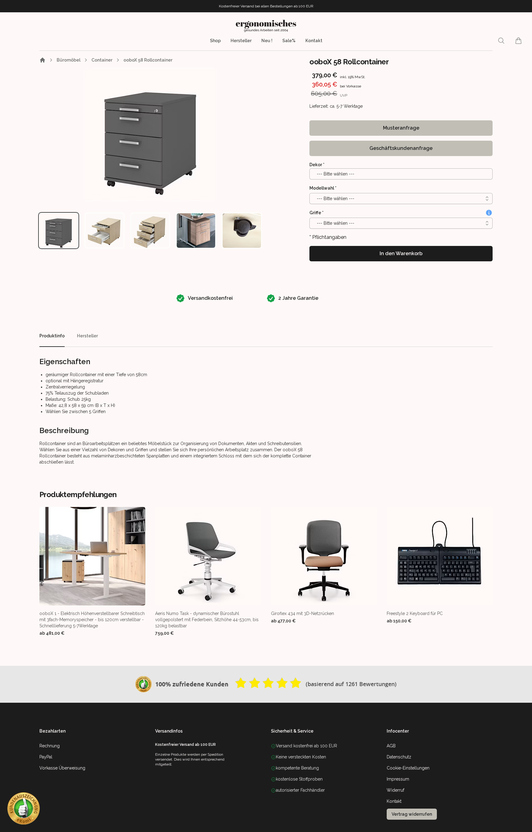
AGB (391, 745)
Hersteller (241, 40)
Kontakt (313, 40)
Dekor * (316, 164)
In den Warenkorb (401, 253)
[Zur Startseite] (42, 60)
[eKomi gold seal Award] (143, 684)
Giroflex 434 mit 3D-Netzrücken (302, 613)
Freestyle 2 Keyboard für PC (415, 613)
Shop (215, 40)
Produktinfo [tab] (52, 335)
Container (101, 60)
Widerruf (395, 790)
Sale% (289, 40)
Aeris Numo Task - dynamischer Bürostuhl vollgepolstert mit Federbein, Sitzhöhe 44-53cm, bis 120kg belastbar (207, 619)
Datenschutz (399, 756)
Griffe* (316, 212)
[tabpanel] (150, 134)
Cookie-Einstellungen (408, 768)
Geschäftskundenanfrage (401, 148)
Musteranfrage (401, 128)
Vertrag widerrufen (412, 814)
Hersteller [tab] (87, 335)
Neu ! (266, 40)
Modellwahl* (323, 188)
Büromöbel (68, 60)
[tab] (58, 230)
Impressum (398, 779)
